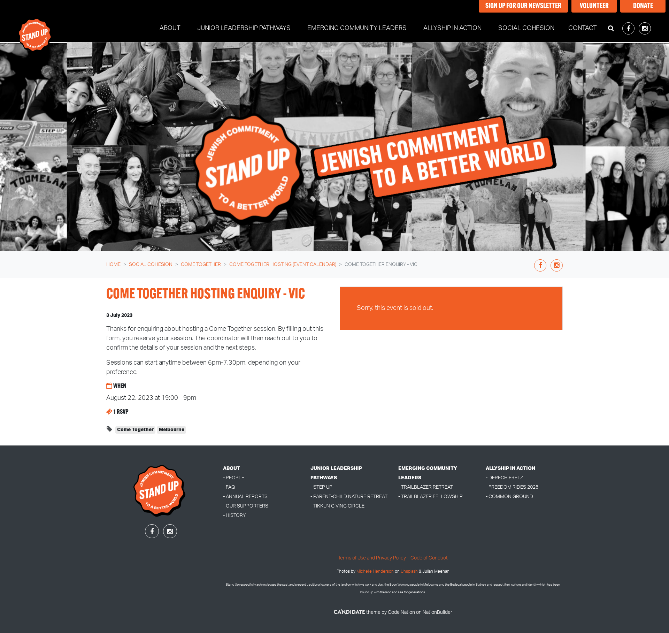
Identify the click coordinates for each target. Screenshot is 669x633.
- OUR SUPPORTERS (245, 506)
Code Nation (401, 612)
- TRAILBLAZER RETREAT (425, 487)
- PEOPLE (233, 477)
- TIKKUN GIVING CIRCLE (337, 506)
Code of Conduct (429, 557)
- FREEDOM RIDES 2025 (512, 487)
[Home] (35, 29)
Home (113, 264)
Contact (582, 28)
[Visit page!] (629, 29)
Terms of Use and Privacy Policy (372, 557)
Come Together (201, 264)
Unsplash (409, 571)
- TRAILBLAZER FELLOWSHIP (430, 496)
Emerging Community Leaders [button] (357, 28)
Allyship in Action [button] (452, 28)
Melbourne (171, 429)
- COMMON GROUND (509, 496)
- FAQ (229, 487)
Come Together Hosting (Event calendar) (282, 264)
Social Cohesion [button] (530, 28)
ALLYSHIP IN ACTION (510, 468)
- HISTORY (234, 515)
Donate (643, 6)
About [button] (170, 28)
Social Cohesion (150, 264)
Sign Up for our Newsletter (523, 6)
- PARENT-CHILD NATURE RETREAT (348, 496)
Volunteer (594, 6)
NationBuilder (437, 612)
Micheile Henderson (375, 571)
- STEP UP (321, 487)
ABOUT (231, 468)
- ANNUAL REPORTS (245, 496)
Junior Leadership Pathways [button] (244, 28)
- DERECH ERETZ (504, 477)
